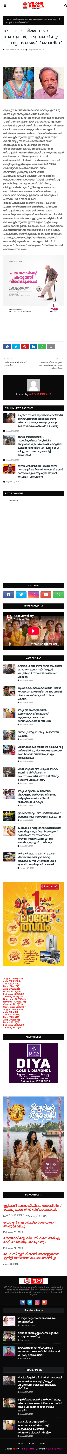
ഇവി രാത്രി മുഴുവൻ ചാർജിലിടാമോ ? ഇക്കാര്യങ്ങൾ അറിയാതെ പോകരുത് (39, 815)
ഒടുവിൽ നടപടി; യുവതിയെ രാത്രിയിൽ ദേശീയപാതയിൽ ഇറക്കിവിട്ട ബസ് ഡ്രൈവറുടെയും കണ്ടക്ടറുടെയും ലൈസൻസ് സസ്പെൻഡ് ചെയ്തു (40, 420)
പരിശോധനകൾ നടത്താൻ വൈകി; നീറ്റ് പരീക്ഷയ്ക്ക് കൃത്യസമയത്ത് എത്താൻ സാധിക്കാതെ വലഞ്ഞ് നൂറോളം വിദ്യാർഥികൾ (40, 752)
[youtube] (45, 594)
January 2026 (13, 996)
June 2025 (11, 1014)
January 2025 (13, 1027)
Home (8, 19)
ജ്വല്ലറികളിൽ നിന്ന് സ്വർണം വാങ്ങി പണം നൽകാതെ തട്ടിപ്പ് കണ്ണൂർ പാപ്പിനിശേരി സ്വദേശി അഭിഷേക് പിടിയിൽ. (39, 671)
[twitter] (21, 594)
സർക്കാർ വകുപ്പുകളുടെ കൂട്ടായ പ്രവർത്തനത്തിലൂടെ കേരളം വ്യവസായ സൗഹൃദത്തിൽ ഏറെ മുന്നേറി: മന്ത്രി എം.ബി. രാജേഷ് (36, 859)
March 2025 (12, 1022)
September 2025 (15, 1007)
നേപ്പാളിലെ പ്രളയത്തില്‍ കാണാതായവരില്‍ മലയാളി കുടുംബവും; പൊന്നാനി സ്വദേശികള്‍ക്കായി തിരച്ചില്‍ (34, 715)
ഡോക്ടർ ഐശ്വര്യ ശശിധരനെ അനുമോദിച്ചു (36, 1320)
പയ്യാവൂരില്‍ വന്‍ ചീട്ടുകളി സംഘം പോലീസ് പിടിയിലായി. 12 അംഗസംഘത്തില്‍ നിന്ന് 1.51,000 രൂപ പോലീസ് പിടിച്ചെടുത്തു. (38, 774)
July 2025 (11, 1012)
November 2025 (14, 1001)
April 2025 (11, 1019)
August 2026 (13, 978)
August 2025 (13, 1009)
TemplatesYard (26, 1449)
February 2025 (14, 1025)
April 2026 (11, 989)
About (32, 1443)
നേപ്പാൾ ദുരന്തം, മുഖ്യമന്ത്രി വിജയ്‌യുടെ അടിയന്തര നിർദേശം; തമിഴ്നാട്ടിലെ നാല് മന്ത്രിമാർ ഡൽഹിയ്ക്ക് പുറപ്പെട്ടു (37, 796)
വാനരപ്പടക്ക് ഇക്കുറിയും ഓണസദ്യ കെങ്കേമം (38, 734)
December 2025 (14, 999)
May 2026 (11, 986)
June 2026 (11, 983)
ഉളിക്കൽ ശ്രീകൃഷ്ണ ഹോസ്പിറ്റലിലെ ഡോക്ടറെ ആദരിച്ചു (37, 1335)
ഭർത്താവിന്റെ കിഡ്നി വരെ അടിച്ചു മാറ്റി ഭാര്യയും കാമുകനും (31, 1240)
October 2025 (13, 1004)
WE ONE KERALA (15, 49)
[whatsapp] (58, 594)
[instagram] (33, 594)
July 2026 (12, 981)
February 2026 (14, 994)
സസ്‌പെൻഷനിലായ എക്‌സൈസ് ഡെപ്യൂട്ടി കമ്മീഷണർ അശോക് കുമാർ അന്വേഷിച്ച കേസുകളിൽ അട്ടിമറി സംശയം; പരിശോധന (40, 471)
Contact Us (44, 1443)
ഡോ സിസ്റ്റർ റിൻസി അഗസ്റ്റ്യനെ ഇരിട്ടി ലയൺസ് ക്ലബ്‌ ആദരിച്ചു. (31, 1256)
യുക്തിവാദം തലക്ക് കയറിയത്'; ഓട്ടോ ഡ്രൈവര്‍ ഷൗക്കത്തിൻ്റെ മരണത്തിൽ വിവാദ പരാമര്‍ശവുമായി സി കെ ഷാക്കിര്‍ (39, 693)
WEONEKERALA (54, 1449)
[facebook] (8, 594)
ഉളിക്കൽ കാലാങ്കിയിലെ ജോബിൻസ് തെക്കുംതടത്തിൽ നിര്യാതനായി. (32, 1207)
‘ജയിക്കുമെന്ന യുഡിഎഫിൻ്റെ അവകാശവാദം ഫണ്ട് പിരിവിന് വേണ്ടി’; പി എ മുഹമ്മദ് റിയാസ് (39, 1351)
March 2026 (12, 991)
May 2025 (11, 1017)
